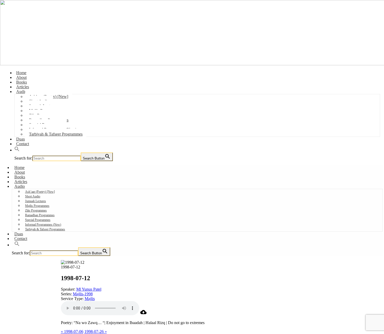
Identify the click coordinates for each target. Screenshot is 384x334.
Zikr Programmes (36, 210)
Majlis (90, 298)
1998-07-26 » (95, 331)
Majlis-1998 (83, 294)
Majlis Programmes (37, 206)
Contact (22, 144)
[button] (17, 150)
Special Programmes (37, 220)
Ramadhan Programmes (40, 215)
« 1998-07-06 (72, 331)
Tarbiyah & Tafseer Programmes (56, 134)
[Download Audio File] (143, 314)
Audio (21, 91)
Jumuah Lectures (35, 201)
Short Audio (32, 196)
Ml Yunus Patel (88, 289)
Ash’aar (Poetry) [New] (40, 192)
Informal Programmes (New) (43, 224)
